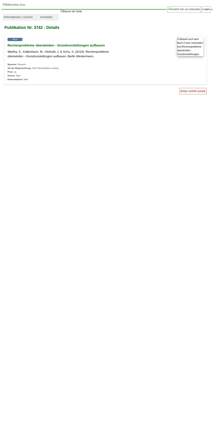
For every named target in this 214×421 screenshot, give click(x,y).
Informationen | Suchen (18, 17)
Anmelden (46, 17)
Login (206, 9)
